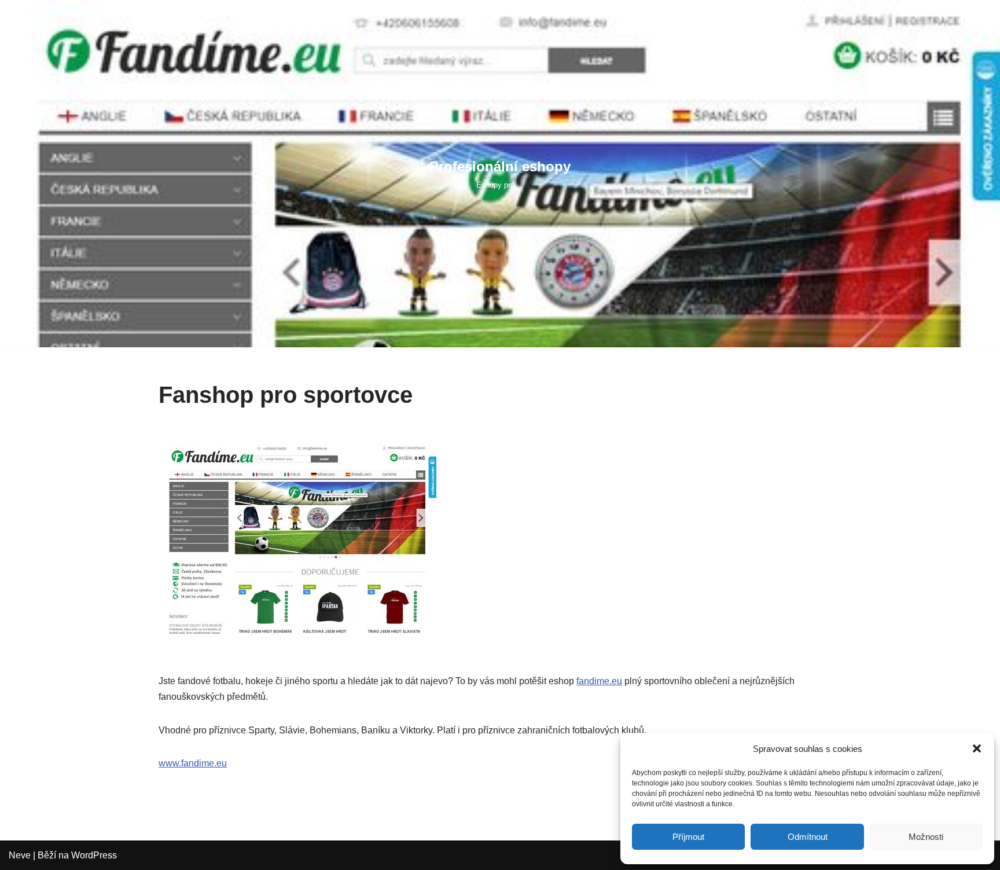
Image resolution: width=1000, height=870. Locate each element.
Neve (20, 855)
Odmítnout (808, 837)
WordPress (94, 855)
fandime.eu (599, 681)
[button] (977, 748)
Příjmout (688, 837)
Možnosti (926, 837)
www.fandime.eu (193, 763)
